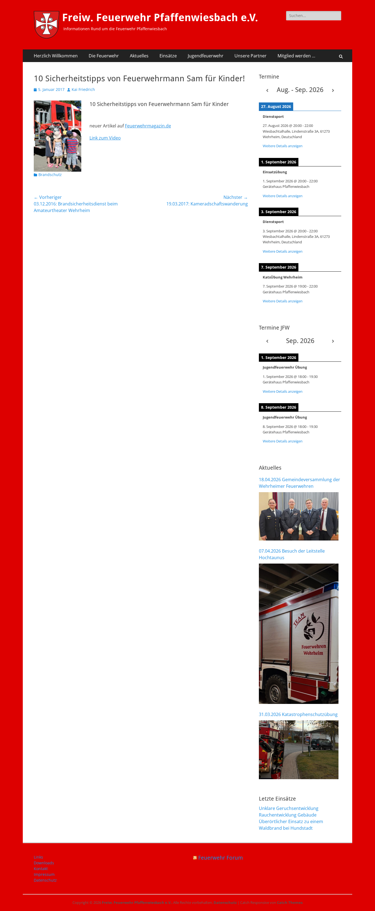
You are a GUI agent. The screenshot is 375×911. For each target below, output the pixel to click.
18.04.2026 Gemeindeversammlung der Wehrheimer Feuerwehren (299, 483)
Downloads (44, 862)
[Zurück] (267, 90)
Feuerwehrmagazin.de (148, 126)
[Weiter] (333, 90)
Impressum (44, 874)
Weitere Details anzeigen (283, 145)
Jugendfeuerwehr (205, 56)
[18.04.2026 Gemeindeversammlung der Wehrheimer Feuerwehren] (298, 516)
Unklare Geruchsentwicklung (288, 808)
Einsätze (168, 56)
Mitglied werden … (296, 56)
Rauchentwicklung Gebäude (288, 815)
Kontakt (41, 868)
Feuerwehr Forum (220, 857)
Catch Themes (290, 902)
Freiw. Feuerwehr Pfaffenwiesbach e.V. (160, 18)
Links (38, 857)
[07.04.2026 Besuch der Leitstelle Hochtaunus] (298, 634)
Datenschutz (45, 880)
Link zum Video (105, 138)
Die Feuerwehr (104, 56)
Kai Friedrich (83, 89)
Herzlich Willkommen (56, 56)
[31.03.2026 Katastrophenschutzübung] (298, 749)
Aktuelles (139, 56)
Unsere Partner (250, 56)
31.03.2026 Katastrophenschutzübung (298, 714)
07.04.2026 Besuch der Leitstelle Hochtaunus (292, 554)
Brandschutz (50, 174)
